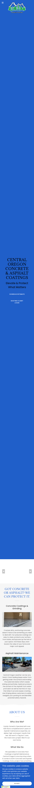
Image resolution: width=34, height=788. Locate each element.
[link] (17, 2)
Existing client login (17, 302)
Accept (17, 783)
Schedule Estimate (17, 294)
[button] (3, 3)
